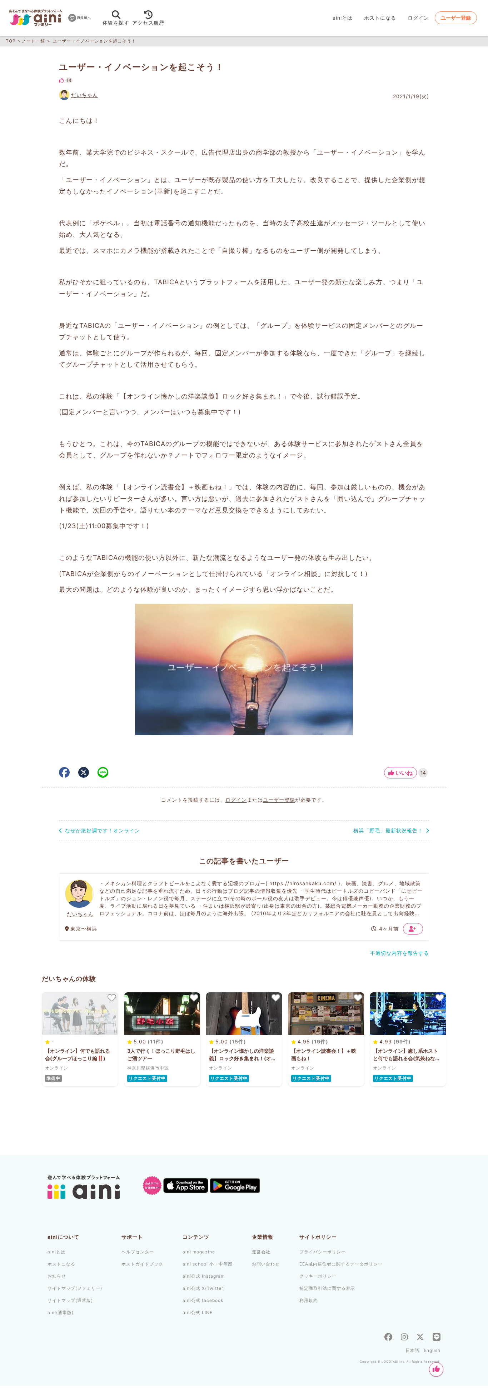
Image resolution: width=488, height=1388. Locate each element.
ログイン (236, 800)
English (432, 1350)
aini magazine (199, 1251)
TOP (11, 41)
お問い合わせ (266, 1264)
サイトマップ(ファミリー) (75, 1288)
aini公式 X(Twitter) (204, 1288)
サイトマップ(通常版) (70, 1300)
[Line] (436, 1338)
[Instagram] (404, 1338)
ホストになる (380, 18)
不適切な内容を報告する (399, 953)
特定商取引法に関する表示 (327, 1288)
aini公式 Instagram (204, 1276)
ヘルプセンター (137, 1251)
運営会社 (261, 1251)
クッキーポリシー (318, 1276)
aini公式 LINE (198, 1312)
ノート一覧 (33, 41)
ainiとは (343, 18)
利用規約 (308, 1300)
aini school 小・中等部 (208, 1264)
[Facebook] (388, 1338)
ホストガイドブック (142, 1264)
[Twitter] (420, 1338)
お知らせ (57, 1276)
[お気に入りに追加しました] (111, 998)
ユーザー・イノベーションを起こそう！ (94, 41)
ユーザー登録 (279, 800)
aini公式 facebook (203, 1300)
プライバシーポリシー (322, 1251)
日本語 (412, 1350)
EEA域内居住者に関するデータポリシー (341, 1264)
